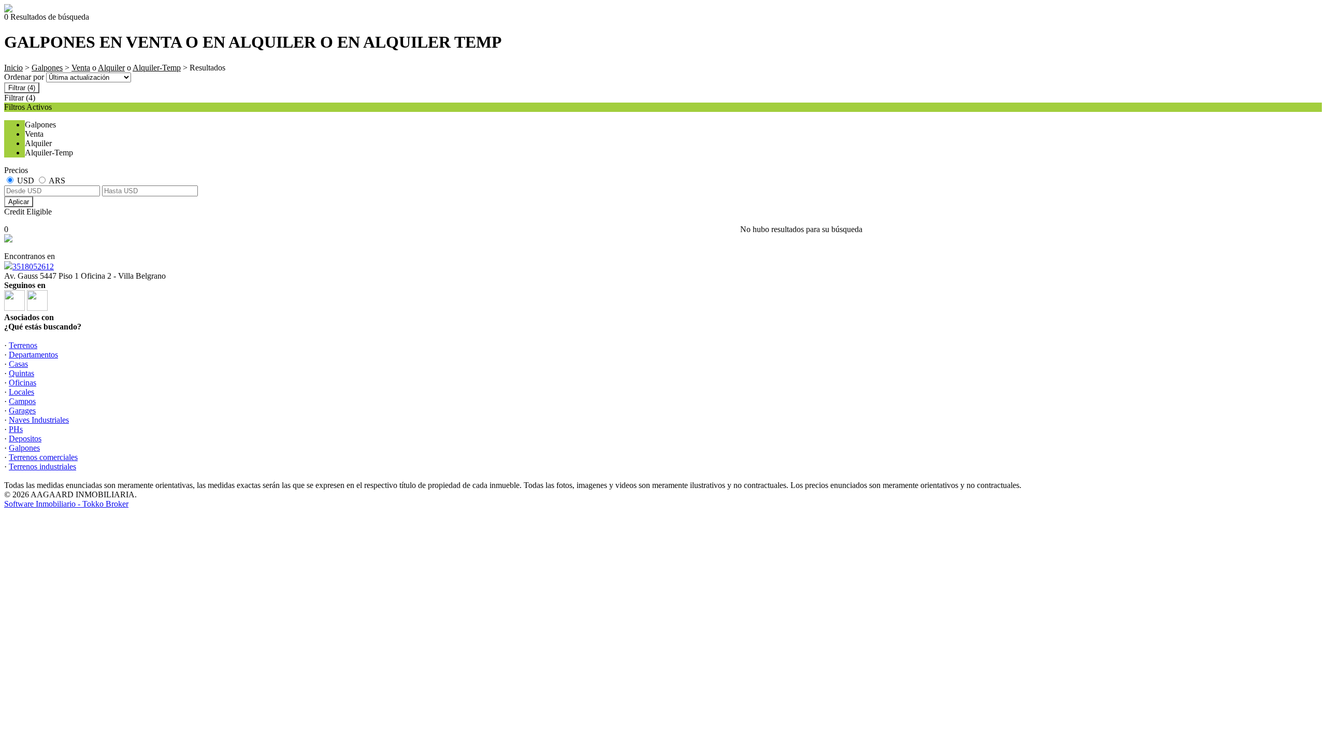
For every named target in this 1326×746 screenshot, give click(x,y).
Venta (80, 67)
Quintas (21, 373)
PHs (16, 429)
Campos (22, 401)
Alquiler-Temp (157, 67)
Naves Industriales (39, 419)
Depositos (25, 438)
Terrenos (23, 345)
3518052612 (33, 266)
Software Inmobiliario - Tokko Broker (66, 503)
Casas (18, 364)
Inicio (13, 67)
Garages (22, 410)
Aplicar (18, 202)
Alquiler (111, 67)
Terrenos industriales (42, 466)
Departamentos (33, 354)
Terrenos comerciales (43, 457)
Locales (21, 392)
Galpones (47, 67)
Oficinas (22, 382)
